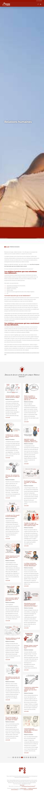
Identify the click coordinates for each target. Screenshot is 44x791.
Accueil (7, 246)
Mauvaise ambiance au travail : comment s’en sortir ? (13, 639)
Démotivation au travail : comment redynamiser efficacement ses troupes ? (30, 605)
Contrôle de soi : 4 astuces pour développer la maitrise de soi (12, 436)
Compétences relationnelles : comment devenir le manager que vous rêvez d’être (31, 689)
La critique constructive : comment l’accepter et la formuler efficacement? (30, 564)
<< (13, 757)
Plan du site (22, 785)
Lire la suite (8, 417)
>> (35, 757)
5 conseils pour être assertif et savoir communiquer (12, 516)
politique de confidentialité (28, 789)
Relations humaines (10, 399)
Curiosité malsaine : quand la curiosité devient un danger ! (13, 396)
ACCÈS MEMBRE (39, 0)
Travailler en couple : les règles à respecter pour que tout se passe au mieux (31, 524)
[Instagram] (25, 773)
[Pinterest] (25, 771)
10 (30, 757)
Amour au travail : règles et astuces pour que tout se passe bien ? (12, 599)
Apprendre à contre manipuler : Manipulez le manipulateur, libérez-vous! (30, 440)
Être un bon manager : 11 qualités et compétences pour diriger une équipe (12, 718)
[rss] (20, 769)
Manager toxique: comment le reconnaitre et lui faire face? (31, 647)
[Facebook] (20, 771)
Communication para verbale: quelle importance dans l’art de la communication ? (31, 730)
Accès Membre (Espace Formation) (28, 786)
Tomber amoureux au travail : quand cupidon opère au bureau (13, 557)
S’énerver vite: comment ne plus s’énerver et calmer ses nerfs (13, 476)
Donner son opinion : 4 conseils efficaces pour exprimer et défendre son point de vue (30, 397)
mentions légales (23, 788)
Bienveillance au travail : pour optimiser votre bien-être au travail (13, 678)
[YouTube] (25, 769)
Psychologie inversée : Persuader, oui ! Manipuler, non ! (30, 482)
